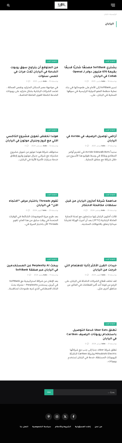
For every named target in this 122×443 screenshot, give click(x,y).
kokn (103, 81)
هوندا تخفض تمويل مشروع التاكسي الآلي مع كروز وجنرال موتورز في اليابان (32, 138)
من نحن (98, 427)
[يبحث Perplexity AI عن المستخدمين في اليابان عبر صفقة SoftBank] (31, 246)
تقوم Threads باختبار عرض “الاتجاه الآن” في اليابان (33, 203)
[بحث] (8, 5)
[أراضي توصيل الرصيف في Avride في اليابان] (90, 117)
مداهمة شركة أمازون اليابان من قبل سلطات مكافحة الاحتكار (91, 203)
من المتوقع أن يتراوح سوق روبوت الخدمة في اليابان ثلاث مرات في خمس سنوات (34, 72)
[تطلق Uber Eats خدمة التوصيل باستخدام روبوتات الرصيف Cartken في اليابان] (90, 311)
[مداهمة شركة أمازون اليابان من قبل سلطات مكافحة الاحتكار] (90, 182)
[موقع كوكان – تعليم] (61, 5)
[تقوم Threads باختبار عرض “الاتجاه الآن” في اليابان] (31, 182)
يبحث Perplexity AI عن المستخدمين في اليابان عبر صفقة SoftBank (32, 268)
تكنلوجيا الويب (110, 61)
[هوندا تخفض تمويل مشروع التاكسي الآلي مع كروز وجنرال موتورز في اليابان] (31, 117)
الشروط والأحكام (63, 427)
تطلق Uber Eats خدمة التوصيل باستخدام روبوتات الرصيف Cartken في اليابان (92, 334)
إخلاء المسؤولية (83, 427)
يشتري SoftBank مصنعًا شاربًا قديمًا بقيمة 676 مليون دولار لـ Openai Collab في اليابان (90, 72)
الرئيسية (113, 15)
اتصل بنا (24, 427)
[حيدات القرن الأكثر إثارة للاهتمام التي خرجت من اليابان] (90, 246)
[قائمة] (113, 5)
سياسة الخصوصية (41, 427)
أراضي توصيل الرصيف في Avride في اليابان (91, 138)
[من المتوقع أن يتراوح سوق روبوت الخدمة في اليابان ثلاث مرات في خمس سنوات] (31, 48)
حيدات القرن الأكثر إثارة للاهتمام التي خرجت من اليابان (90, 268)
